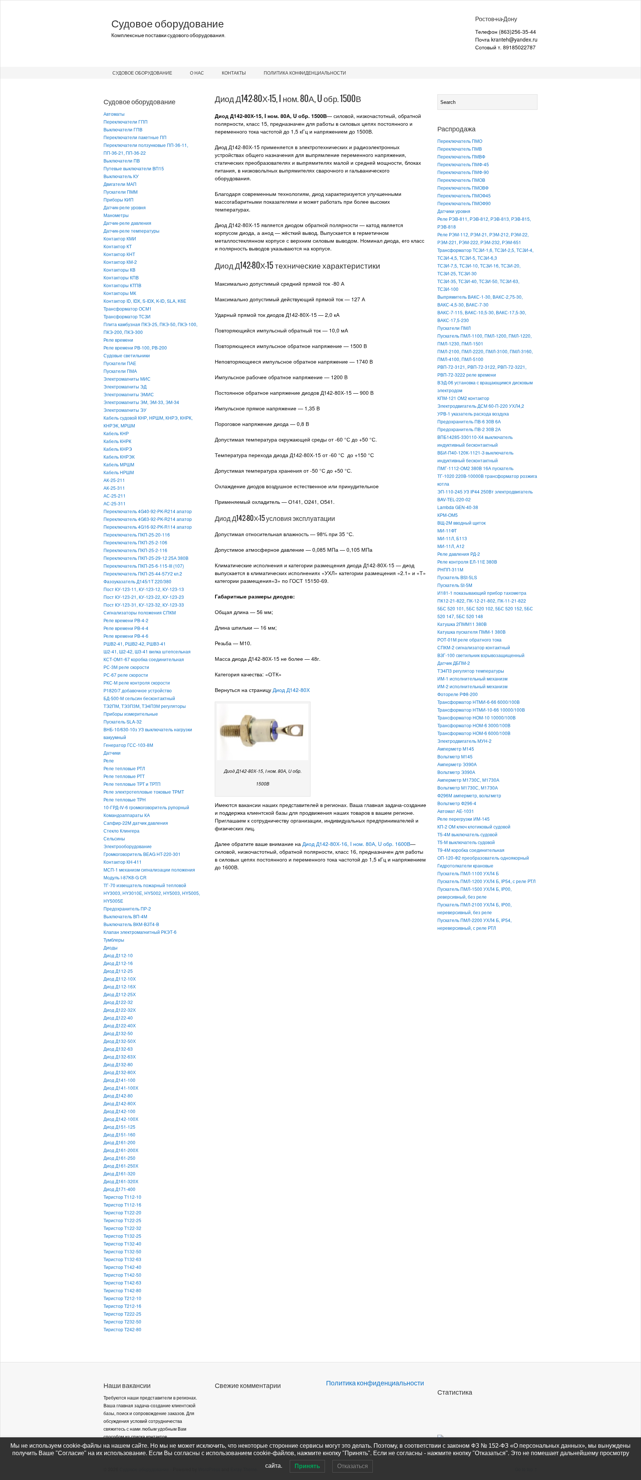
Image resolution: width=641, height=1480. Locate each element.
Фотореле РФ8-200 (457, 694)
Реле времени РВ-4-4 (125, 628)
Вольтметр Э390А (456, 772)
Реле (108, 760)
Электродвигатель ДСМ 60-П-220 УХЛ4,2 (480, 406)
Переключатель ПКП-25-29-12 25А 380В (145, 558)
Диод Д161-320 (119, 1173)
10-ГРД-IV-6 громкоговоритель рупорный (146, 807)
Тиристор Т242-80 (122, 1329)
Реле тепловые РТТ (124, 776)
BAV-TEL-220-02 (454, 499)
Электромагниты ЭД (125, 386)
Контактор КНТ (119, 254)
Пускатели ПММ (120, 191)
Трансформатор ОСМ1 (127, 308)
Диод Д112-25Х (119, 994)
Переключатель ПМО (459, 141)
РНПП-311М (450, 569)
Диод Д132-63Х (119, 1056)
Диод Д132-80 (118, 1064)
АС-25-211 (114, 495)
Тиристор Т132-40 (122, 1243)
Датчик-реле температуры (131, 230)
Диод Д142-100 (119, 1111)
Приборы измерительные (130, 714)
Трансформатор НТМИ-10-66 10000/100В (481, 709)
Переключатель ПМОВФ (463, 187)
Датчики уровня (453, 211)
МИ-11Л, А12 (450, 546)
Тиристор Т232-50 (122, 1321)
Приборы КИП (118, 199)
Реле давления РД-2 (458, 554)
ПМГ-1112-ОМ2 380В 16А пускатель (475, 468)
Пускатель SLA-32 (122, 721)
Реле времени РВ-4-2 (125, 620)
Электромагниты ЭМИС (128, 394)
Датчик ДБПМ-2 (453, 663)
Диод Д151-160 (119, 1134)
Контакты (234, 72)
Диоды (110, 947)
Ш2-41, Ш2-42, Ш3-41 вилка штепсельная (147, 651)
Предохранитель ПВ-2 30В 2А (469, 429)
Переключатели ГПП (125, 121)
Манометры (116, 215)
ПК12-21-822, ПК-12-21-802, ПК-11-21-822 (481, 600)
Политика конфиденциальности (305, 72)
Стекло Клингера (121, 830)
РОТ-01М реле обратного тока (469, 639)
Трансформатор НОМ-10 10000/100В (476, 717)
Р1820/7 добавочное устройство (137, 690)
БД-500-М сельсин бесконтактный (139, 698)
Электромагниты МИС (127, 378)
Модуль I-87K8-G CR (125, 877)
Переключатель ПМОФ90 (464, 203)
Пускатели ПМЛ (454, 328)
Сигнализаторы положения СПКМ (139, 612)
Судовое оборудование (167, 24)
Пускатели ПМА (120, 371)
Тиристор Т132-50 (122, 1251)
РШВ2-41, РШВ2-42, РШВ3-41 (134, 643)
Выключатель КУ (121, 176)
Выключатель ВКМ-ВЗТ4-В (131, 924)
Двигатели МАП (120, 184)
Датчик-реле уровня (124, 207)
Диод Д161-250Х (120, 1165)
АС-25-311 (114, 503)
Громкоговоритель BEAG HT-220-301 (142, 854)
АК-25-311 (114, 488)
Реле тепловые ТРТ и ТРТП (132, 784)
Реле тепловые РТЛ (124, 768)
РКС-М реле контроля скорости (136, 682)
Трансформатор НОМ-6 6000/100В (473, 733)
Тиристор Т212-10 (122, 1298)
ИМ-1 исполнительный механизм (472, 678)
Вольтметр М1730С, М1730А (467, 787)
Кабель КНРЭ (117, 449)
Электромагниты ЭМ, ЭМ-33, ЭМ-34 (141, 402)
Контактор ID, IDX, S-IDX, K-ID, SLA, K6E (144, 301)
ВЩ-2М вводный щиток (461, 522)
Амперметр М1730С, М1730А (468, 780)
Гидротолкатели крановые (465, 865)
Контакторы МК (119, 293)
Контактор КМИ (119, 238)
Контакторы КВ (119, 269)
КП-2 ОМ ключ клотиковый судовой (473, 826)
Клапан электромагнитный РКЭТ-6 (140, 932)
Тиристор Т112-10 (122, 1197)
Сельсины (114, 838)
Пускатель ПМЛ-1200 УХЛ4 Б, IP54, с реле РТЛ (486, 881)
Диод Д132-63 (118, 1049)
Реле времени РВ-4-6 (125, 636)
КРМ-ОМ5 (447, 515)
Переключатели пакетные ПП (135, 137)
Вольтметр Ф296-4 (456, 803)
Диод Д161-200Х (120, 1150)
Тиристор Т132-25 (122, 1236)
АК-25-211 (114, 480)
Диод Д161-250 (119, 1158)
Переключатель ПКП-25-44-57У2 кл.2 (142, 573)
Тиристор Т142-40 (122, 1267)
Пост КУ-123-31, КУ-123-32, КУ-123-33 (143, 604)
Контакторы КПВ (121, 277)
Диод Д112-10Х (119, 978)
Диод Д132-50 (118, 1033)
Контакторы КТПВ (122, 285)
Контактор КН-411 (122, 862)
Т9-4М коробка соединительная (470, 850)
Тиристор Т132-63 (122, 1259)
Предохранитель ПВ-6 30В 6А (469, 421)
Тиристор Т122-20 (122, 1212)
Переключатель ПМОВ (461, 180)
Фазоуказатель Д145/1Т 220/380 (137, 581)
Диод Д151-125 (119, 1126)
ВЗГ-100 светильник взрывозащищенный (481, 655)
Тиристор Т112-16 (122, 1204)
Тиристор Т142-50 (122, 1274)
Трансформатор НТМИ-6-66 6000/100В (478, 702)
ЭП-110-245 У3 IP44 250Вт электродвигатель (485, 491)
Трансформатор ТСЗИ (127, 316)
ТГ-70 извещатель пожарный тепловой (144, 885)
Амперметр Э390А (457, 764)
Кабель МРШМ (118, 464)
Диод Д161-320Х (120, 1181)
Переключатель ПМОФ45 (464, 195)
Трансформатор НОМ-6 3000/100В (473, 725)
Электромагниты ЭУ (125, 410)
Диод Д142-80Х (119, 1103)
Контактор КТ (117, 246)
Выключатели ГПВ (122, 129)
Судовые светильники (126, 355)
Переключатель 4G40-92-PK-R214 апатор (147, 511)
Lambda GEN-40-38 (457, 507)
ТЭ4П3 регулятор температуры (470, 670)
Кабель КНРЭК (119, 456)
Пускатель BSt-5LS (457, 577)
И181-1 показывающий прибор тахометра (481, 593)
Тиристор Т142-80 (122, 1290)
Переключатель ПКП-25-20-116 (136, 534)
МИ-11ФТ (447, 530)
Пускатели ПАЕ (119, 363)
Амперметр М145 (455, 748)
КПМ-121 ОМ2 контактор (463, 398)
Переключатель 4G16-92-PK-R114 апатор (147, 527)
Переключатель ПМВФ (461, 156)
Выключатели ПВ (121, 160)
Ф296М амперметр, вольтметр (469, 795)
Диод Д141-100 (119, 1080)
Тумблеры (113, 939)
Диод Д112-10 (118, 955)
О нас (197, 72)
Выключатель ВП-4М (125, 916)
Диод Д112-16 (118, 963)
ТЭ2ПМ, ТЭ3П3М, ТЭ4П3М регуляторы (144, 706)
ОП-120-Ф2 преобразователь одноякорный (483, 857)
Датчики (112, 752)
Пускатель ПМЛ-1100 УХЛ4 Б (468, 873)
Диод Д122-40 (118, 1017)
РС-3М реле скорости (126, 667)
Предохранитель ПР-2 (127, 908)
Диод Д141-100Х (120, 1087)
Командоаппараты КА (126, 815)
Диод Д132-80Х (119, 1072)
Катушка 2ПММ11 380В (462, 624)
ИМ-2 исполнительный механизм (472, 686)
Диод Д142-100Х (120, 1119)
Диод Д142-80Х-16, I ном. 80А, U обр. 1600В (356, 843)
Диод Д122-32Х (119, 1010)
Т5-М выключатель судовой (466, 842)
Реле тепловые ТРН (124, 799)
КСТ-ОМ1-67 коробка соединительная (143, 659)
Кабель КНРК (117, 441)
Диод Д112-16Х (119, 986)
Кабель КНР (116, 433)
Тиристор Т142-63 (122, 1282)
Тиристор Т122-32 (122, 1228)
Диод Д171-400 (119, 1189)
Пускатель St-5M (454, 585)
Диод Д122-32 (118, 1002)
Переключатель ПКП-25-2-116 (135, 550)
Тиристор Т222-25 (122, 1313)
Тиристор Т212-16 (122, 1306)
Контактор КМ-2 (120, 262)
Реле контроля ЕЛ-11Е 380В (467, 561)
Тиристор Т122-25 (122, 1220)
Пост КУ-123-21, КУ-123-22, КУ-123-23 (143, 597)
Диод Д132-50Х (119, 1041)
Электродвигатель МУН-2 (464, 741)
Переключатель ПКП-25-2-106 (135, 542)
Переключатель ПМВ (459, 148)
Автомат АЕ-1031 (455, 811)
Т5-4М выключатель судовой (467, 834)
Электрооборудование (127, 846)
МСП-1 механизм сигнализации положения (149, 869)
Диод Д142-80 (118, 1095)
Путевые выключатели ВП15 (133, 168)
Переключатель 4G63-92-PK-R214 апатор (147, 519)
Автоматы (114, 114)
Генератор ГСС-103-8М (128, 745)
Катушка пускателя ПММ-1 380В (471, 632)
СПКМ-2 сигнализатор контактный (473, 647)
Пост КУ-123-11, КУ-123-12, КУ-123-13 (143, 589)
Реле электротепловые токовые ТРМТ (143, 791)
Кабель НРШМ (118, 472)
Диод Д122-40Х (119, 1025)
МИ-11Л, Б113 (452, 538)
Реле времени (118, 340)
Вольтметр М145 (455, 756)
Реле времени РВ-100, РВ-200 (135, 347)
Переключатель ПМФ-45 (463, 164)
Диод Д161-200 (119, 1142)
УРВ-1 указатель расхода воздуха (473, 413)
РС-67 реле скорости (125, 675)
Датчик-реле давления (127, 223)
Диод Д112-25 (118, 971)
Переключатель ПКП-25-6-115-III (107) (143, 565)
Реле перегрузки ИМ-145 (463, 819)
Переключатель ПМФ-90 (463, 172)
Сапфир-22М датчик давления (135, 823)
